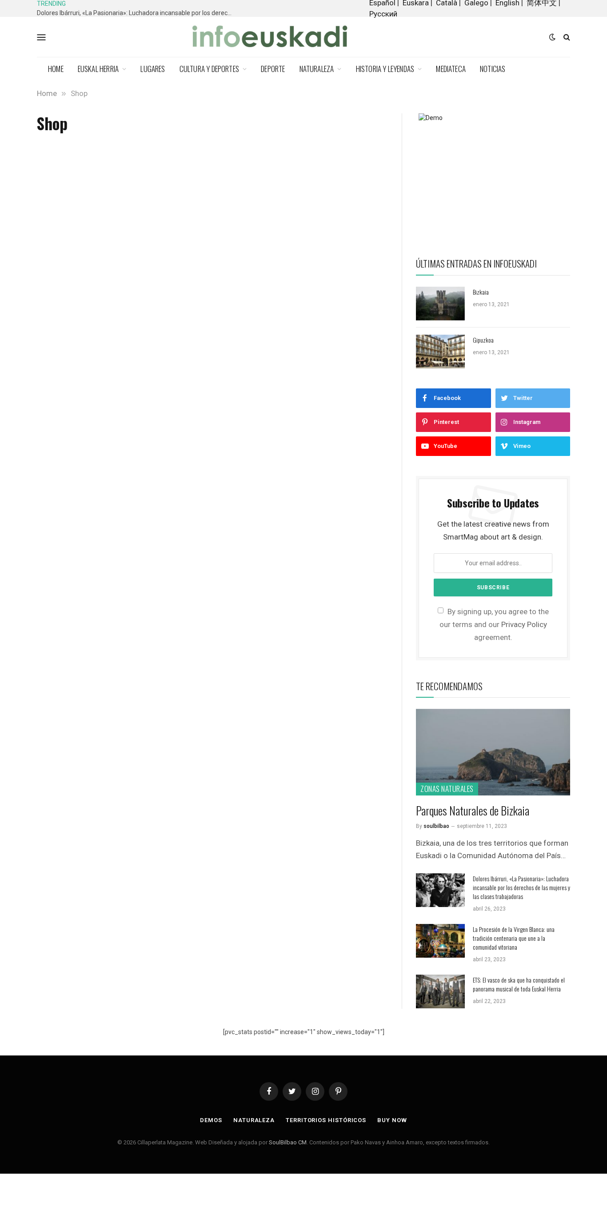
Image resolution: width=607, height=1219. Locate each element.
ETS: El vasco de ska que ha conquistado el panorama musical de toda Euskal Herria (519, 984)
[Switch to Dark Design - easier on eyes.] (552, 36)
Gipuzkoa (483, 340)
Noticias (493, 68)
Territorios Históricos (326, 1120)
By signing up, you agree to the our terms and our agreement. (494, 624)
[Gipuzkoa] (440, 351)
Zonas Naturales (447, 788)
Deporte (273, 68)
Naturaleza (317, 68)
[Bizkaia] (440, 303)
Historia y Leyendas (385, 68)
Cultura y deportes (209, 68)
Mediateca (451, 68)
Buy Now (392, 1120)
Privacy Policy (524, 624)
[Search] (566, 37)
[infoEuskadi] (274, 37)
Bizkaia (481, 292)
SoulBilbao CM (288, 1142)
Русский (383, 13)
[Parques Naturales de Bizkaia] (493, 752)
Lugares (152, 68)
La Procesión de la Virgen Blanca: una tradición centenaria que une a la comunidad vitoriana (514, 938)
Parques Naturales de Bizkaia (472, 810)
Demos (211, 1120)
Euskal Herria (98, 68)
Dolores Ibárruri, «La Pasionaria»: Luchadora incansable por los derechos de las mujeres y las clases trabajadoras (137, 12)
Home (56, 68)
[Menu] (41, 37)
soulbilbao (436, 826)
